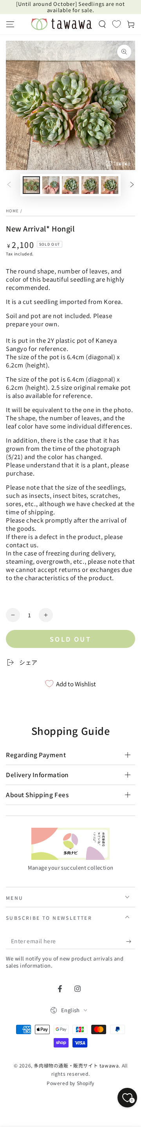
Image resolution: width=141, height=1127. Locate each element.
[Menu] (10, 24)
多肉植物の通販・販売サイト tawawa (76, 1065)
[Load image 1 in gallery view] (31, 185)
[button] (102, 24)
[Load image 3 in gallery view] (70, 185)
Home (12, 210)
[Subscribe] (130, 941)
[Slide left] (9, 185)
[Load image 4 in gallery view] (90, 185)
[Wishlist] (116, 24)
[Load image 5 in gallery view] (109, 185)
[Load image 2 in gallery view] (51, 185)
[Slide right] (132, 185)
